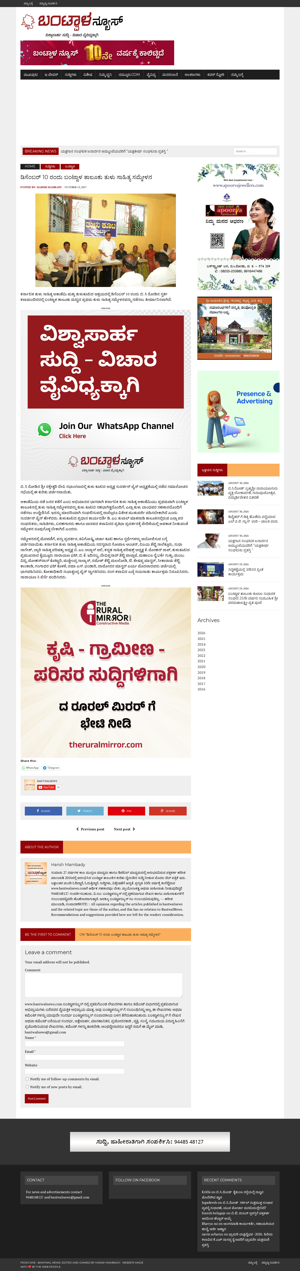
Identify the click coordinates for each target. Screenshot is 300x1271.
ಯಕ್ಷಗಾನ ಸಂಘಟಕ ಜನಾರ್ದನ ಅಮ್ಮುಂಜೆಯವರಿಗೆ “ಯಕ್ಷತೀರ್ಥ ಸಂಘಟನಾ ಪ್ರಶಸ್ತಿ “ (248, 545)
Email (29, 1051)
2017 (201, 683)
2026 (201, 632)
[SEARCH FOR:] (255, 151)
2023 (201, 649)
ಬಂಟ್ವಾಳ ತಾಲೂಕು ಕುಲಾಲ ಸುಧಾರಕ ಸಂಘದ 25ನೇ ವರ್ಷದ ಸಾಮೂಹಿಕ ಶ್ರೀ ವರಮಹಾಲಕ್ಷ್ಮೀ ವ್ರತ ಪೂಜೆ (253, 598)
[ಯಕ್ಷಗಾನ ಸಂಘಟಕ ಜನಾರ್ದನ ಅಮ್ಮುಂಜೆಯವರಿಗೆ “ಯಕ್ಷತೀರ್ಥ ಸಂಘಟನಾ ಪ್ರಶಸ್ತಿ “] (210, 545)
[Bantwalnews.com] (150, 24)
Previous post (92, 829)
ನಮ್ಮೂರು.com (129, 75)
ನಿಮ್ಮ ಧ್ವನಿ (105, 75)
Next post (122, 829)
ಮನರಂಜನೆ (170, 75)
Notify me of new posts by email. (56, 1086)
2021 (201, 661)
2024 (201, 644)
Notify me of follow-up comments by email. (64, 1079)
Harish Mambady (49, 187)
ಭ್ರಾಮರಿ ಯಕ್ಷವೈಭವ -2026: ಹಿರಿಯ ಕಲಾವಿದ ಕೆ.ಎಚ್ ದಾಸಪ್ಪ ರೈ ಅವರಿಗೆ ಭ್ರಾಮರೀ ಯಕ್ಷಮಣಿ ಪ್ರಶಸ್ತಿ (237, 1239)
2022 (201, 655)
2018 (201, 677)
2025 (201, 638)
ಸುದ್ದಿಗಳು (71, 75)
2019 (201, 672)
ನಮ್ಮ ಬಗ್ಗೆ (28, 3)
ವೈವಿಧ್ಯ (151, 75)
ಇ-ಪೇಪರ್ (51, 75)
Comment (33, 970)
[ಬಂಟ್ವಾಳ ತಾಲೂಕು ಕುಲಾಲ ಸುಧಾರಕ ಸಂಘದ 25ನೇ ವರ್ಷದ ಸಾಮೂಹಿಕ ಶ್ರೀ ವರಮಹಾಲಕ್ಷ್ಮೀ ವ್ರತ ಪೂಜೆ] (210, 598)
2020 (201, 666)
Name (30, 1037)
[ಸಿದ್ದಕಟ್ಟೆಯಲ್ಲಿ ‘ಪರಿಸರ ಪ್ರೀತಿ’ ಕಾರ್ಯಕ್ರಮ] (210, 573)
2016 (201, 689)
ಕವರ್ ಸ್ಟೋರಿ (215, 75)
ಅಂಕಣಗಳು (193, 75)
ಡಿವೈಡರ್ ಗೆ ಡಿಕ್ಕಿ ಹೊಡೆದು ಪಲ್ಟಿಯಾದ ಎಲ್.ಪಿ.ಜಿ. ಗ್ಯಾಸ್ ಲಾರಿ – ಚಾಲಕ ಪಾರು (253, 519)
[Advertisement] (150, 112)
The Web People (48, 1266)
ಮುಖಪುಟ (31, 75)
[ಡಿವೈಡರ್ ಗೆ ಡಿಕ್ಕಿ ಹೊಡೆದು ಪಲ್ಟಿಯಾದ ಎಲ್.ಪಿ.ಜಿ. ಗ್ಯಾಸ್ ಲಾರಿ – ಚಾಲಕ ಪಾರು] (210, 521)
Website (31, 1065)
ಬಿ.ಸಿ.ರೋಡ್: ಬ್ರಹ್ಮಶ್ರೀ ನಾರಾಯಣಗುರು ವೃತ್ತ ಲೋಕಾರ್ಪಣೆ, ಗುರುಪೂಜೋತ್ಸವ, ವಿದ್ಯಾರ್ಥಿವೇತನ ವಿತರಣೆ (253, 493)
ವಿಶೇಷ (87, 75)
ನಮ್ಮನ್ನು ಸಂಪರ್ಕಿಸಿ (48, 3)
